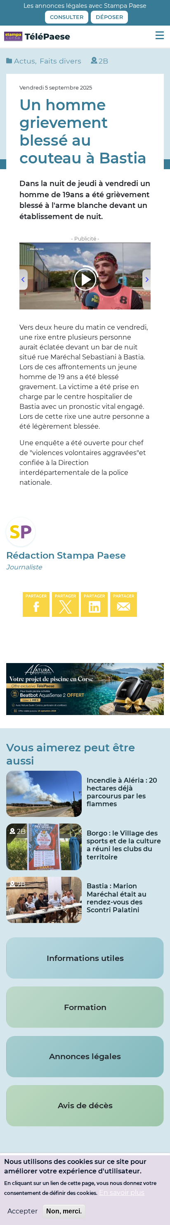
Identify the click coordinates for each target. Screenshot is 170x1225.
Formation (85, 1007)
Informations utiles (85, 958)
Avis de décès (85, 1105)
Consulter (66, 17)
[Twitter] (65, 604)
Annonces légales (85, 1056)
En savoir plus (121, 1193)
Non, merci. (64, 1211)
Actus (24, 61)
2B (103, 61)
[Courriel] (123, 604)
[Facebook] (36, 604)
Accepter (22, 1211)
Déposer (109, 17)
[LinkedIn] (94, 604)
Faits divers (60, 61)
